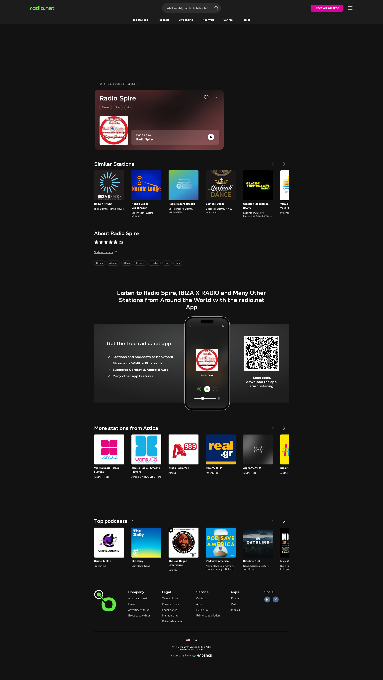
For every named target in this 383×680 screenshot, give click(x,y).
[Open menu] (350, 8)
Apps (199, 604)
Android (235, 610)
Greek (99, 263)
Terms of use (170, 598)
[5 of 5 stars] (115, 242)
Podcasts (163, 20)
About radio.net (137, 598)
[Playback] (211, 137)
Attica (126, 263)
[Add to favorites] (206, 97)
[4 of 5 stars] (110, 242)
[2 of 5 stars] (101, 242)
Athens (113, 263)
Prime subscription (208, 615)
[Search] (216, 8)
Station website (103, 252)
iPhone (234, 598)
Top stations (140, 20)
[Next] (284, 162)
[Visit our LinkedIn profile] (267, 599)
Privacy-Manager (172, 621)
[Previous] (272, 162)
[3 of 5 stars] (106, 242)
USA (194, 640)
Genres (228, 20)
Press (131, 604)
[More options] (216, 97)
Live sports (186, 20)
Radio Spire (144, 139)
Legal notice (169, 610)
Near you (208, 20)
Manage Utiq (170, 615)
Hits (129, 107)
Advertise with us (138, 610)
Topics (246, 20)
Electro (106, 107)
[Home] (101, 83)
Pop (118, 107)
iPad (233, 604)
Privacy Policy (170, 604)
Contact (201, 598)
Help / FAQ (202, 610)
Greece (140, 263)
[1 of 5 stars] (96, 242)
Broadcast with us (139, 615)
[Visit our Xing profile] (275, 599)
